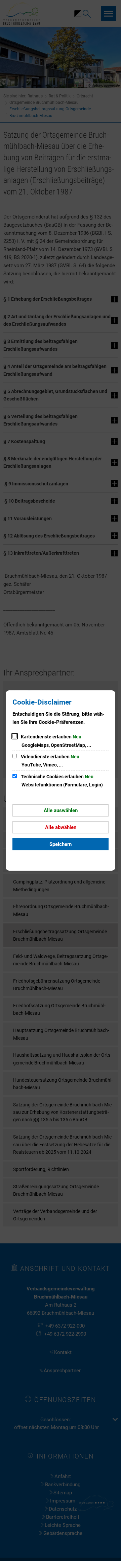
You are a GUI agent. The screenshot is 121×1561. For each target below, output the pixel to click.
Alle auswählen (61, 810)
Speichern (60, 844)
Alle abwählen (60, 827)
